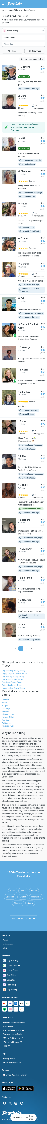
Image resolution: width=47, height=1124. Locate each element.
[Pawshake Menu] (3, 4)
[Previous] (15, 648)
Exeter (4, 703)
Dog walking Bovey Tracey (13, 676)
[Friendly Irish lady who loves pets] (23, 77)
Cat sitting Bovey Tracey (12, 682)
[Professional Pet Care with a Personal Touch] (23, 530)
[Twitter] (10, 1103)
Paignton (5, 711)
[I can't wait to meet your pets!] (23, 608)
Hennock (5, 700)
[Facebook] (4, 1103)
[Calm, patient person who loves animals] (23, 355)
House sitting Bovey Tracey (13, 688)
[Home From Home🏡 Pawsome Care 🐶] (23, 435)
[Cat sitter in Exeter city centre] (23, 277)
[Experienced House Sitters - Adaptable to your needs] (23, 247)
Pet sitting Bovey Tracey (12, 685)
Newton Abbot (8, 717)
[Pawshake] (15, 3)
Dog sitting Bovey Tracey (12, 679)
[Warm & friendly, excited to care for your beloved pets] (23, 377)
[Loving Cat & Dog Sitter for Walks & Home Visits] (23, 466)
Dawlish (5, 720)
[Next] (31, 648)
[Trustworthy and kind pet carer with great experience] (23, 498)
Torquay (5, 705)
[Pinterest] (21, 1103)
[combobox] (23, 30)
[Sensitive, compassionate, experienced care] (23, 585)
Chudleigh (6, 708)
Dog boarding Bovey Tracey (13, 671)
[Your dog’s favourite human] (23, 308)
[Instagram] (15, 1103)
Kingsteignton (8, 714)
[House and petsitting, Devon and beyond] (23, 106)
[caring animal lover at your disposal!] (23, 184)
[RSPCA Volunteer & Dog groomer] (23, 151)
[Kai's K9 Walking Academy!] (23, 632)
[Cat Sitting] (23, 403)
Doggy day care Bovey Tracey (14, 673)
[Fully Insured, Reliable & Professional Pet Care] (23, 332)
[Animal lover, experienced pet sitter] (23, 217)
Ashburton (6, 723)
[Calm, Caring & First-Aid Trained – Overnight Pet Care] (23, 559)
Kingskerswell (8, 726)
